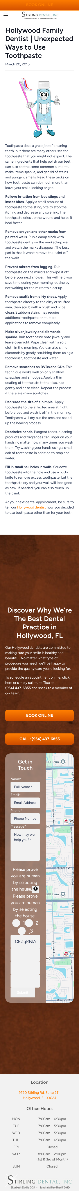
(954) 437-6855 (18, 688)
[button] (6, 15)
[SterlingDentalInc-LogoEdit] (40, 15)
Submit (22, 992)
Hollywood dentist (31, 507)
